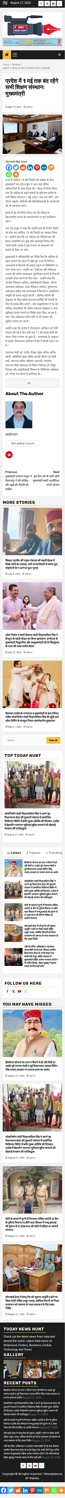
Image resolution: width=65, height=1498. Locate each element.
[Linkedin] (30, 167)
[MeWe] (44, 167)
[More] (16, 174)
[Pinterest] (37, 167)
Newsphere (51, 1474)
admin (29, 107)
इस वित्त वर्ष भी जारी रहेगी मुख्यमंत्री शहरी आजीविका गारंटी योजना (46, 478)
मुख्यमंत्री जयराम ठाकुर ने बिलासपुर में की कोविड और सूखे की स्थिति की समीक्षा (18, 480)
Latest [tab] (16, 853)
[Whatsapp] (9, 174)
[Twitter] (16, 167)
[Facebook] (9, 167)
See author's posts (23, 443)
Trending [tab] (55, 853)
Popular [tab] (35, 853)
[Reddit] (23, 167)
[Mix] (51, 167)
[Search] (59, 54)
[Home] (7, 54)
